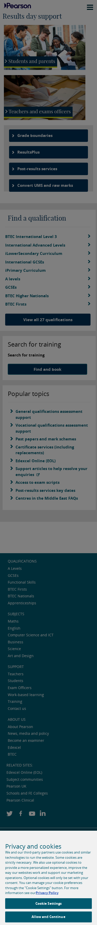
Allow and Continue (48, 916)
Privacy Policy (47, 892)
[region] (48, 878)
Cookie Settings (48, 903)
